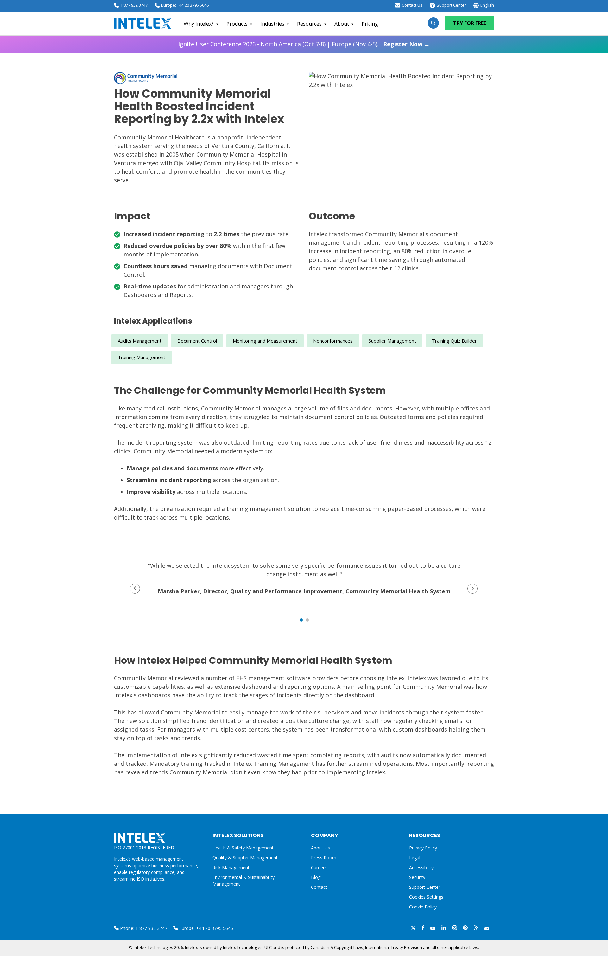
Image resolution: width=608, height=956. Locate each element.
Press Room (323, 858)
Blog (315, 877)
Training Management (141, 357)
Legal (414, 858)
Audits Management (140, 341)
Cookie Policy (423, 907)
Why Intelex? (199, 23)
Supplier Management (392, 341)
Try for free (469, 23)
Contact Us (412, 5)
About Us (320, 848)
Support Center (451, 5)
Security (417, 877)
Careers (319, 867)
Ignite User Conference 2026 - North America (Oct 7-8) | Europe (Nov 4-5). (304, 44)
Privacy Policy (423, 848)
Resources (309, 23)
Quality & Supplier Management (245, 858)
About (341, 23)
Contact (319, 887)
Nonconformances (333, 341)
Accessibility (421, 867)
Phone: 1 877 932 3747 (143, 928)
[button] (135, 589)
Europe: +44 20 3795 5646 (185, 5)
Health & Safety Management (243, 848)
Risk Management (231, 867)
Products (237, 23)
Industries (272, 23)
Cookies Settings (426, 897)
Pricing (370, 23)
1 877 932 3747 (134, 5)
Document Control (197, 341)
